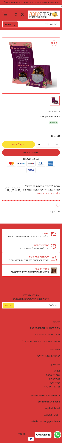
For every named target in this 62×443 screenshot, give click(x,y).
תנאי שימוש (54, 378)
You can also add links (48, 193)
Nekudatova (54, 111)
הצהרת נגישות (53, 374)
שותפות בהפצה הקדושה (48, 355)
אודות (57, 370)
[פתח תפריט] (5, 14)
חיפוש (8, 24)
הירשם (8, 305)
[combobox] (31, 24)
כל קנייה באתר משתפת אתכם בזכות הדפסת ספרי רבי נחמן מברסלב (31, 2)
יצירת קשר (55, 382)
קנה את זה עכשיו (31, 152)
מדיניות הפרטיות (52, 386)
